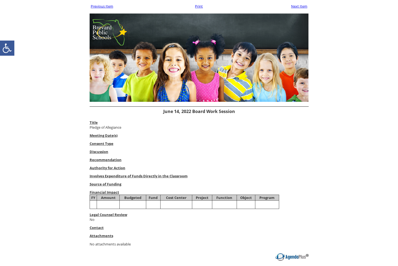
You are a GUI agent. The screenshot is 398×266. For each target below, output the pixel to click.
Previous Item (102, 6)
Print (199, 6)
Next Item (299, 6)
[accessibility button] (7, 48)
